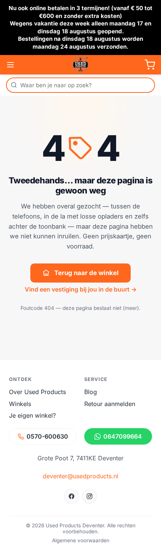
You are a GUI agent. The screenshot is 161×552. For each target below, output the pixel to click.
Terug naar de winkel (86, 273)
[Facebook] (71, 496)
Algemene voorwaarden (80, 540)
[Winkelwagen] (150, 65)
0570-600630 (47, 436)
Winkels (20, 404)
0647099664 (122, 436)
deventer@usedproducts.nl (80, 476)
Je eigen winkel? (32, 415)
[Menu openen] (10, 64)
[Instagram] (89, 496)
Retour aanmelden (109, 404)
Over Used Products (37, 392)
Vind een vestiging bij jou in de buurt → (81, 289)
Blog (90, 392)
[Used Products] (80, 65)
